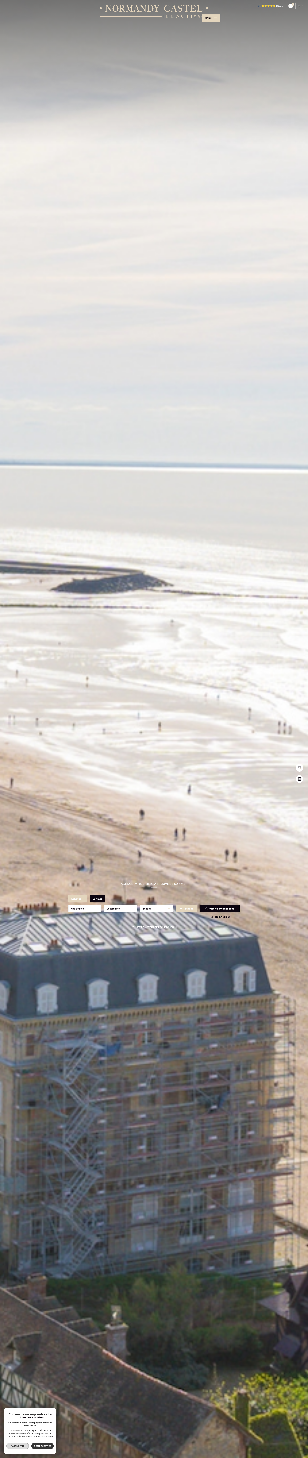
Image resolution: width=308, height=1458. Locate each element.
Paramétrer (18, 1446)
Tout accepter (42, 1446)
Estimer (97, 898)
